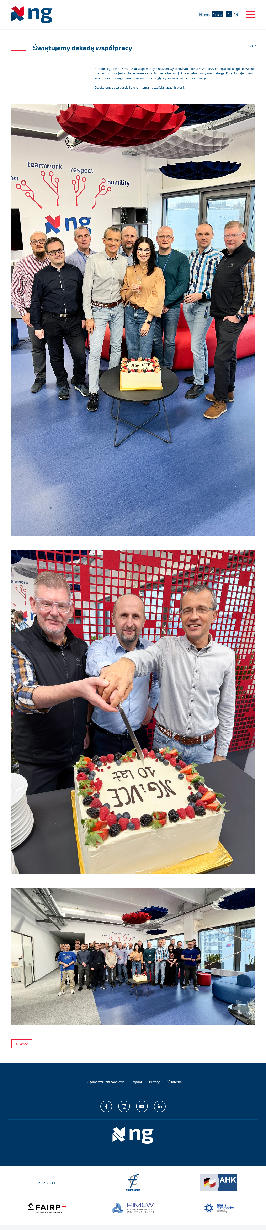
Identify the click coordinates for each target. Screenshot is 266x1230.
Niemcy (204, 14)
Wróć (23, 1044)
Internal (176, 1082)
